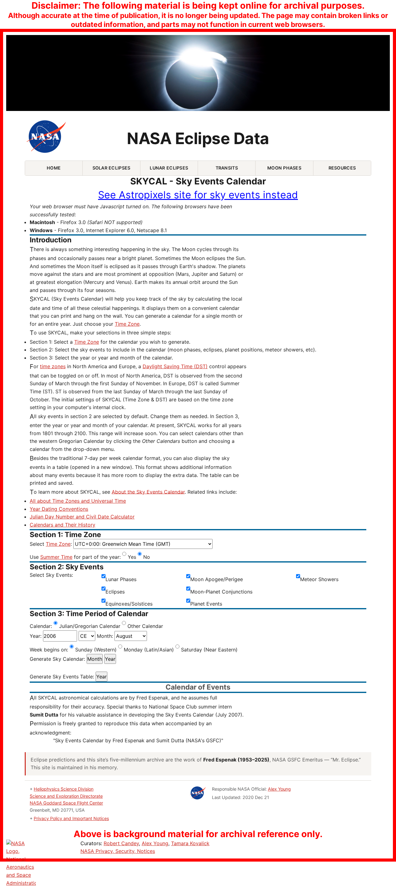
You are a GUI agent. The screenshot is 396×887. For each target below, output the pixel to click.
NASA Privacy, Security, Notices (117, 851)
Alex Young (279, 789)
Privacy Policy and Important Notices (71, 818)
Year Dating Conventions (59, 509)
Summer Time (56, 557)
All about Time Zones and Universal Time (78, 501)
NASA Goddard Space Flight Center (66, 802)
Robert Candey (121, 843)
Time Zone (127, 324)
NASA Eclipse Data (198, 138)
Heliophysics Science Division (63, 789)
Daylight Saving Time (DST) (175, 366)
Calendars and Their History (62, 525)
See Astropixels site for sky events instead (198, 195)
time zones (53, 366)
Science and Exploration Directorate (66, 796)
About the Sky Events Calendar (148, 491)
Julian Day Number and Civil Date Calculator (82, 517)
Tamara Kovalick (190, 843)
